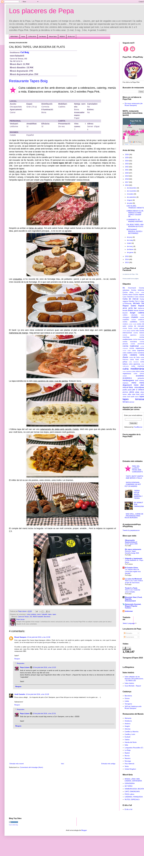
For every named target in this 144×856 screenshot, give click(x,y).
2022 (127, 167)
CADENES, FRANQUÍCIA (134, 797)
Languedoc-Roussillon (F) (134, 748)
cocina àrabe (127, 350)
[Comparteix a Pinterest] (49, 611)
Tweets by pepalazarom (131, 530)
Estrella (131, 301)
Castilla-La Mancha (131, 731)
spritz (142, 394)
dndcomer (129, 611)
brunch (125, 313)
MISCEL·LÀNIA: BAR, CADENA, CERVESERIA (133, 780)
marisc (141, 380)
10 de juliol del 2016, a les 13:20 (44, 667)
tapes (54, 614)
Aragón (127, 726)
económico (127, 378)
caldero (125, 315)
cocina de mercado (136, 326)
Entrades (128, 633)
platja (137, 392)
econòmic (140, 376)
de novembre (132, 191)
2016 (127, 185)
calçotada (134, 315)
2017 (127, 182)
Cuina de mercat (130, 299)
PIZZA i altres (129, 794)
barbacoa (141, 308)
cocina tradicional (131, 346)
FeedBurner (138, 427)
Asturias (127, 729)
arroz (125, 308)
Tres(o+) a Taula (131, 588)
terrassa (139, 399)
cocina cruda (132, 324)
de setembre (131, 197)
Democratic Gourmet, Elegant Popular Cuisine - (133, 606)
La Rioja (127, 750)
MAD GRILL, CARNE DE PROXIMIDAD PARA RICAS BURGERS (134, 516)
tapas (50, 614)
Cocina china (128, 292)
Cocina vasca (127, 294)
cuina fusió (134, 359)
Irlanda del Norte (131, 742)
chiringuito (126, 317)
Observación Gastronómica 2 (131, 541)
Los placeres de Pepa (41, 11)
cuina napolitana (127, 371)
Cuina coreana (139, 297)
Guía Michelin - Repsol (133, 686)
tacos (137, 396)
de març (130, 246)
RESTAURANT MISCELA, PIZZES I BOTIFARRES (134, 231)
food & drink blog (13, 824)
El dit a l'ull (128, 809)
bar (135, 308)
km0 (136, 380)
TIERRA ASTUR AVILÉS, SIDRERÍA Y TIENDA (138, 494)
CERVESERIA (130, 783)
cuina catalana (31, 614)
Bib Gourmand (129, 288)
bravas (136, 310)
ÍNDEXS (62, 36)
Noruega (128, 761)
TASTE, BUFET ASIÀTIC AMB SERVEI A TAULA (134, 477)
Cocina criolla (139, 292)
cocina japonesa (129, 335)
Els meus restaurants (133, 549)
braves (141, 310)
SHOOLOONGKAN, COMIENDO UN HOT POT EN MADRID (133, 484)
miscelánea (139, 387)
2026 (127, 154)
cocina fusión (127, 328)
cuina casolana (138, 353)
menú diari (139, 385)
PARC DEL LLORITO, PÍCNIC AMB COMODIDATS (137, 469)
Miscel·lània (53, 36)
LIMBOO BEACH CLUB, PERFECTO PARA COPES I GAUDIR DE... (135, 213)
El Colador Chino (131, 568)
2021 (127, 170)
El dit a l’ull (71, 36)
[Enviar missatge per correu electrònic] (36, 611)
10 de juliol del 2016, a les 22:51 (44, 713)
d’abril (129, 243)
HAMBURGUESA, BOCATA (134, 789)
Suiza (127, 766)
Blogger (84, 830)
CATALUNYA (32, 36)
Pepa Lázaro (24, 667)
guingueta (141, 378)
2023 (127, 164)
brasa (130, 310)
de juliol (130, 203)
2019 (127, 176)
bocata (125, 310)
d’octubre (130, 194)
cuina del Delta (134, 357)
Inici (62, 763)
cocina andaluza (137, 319)
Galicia (127, 739)
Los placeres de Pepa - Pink (130, 274)
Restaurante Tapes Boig (28, 81)
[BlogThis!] (43, 611)
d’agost (130, 200)
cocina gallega (139, 328)
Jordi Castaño (19, 694)
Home (23, 36)
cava (142, 315)
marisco (125, 383)
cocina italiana (138, 333)
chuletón (134, 317)
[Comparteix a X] (45, 611)
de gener (130, 252)
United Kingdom (130, 769)
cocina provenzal (137, 344)
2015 (127, 256)
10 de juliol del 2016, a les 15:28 (37, 694)
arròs (130, 308)
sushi (132, 396)
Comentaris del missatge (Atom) (31, 767)
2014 (127, 259)
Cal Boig (24, 52)
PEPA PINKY (14, 36)
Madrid (127, 753)
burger (132, 313)
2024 (127, 161)
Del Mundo (42, 36)
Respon (17, 659)
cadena (141, 313)
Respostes (20, 663)
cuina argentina (138, 350)
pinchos (125, 392)
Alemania (128, 718)
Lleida (127, 701)
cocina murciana (130, 341)
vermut (131, 402)
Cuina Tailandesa (128, 297)
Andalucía (128, 721)
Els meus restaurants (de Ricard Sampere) (134, 104)
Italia (126, 745)
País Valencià (129, 763)
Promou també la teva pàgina (130, 278)
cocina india (135, 330)
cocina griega (126, 330)
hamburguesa (128, 380)
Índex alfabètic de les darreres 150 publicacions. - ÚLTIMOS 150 (134, 678)
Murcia (127, 756)
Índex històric (129, 683)
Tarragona (128, 704)
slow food (136, 394)
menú (39, 614)
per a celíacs (138, 390)
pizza (131, 392)
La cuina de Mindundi (133, 579)
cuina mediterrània (133, 368)
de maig (130, 240)
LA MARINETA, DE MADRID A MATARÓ (135, 220)
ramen (125, 394)
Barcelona (128, 696)
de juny (130, 237)
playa (142, 392)
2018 (127, 179)
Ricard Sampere (20, 637)
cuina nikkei (136, 371)
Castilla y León (130, 734)
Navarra (127, 758)
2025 (127, 157)
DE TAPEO (128, 786)
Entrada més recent (17, 763)
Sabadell (44, 614)
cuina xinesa (139, 373)
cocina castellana (130, 322)
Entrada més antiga (108, 763)
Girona (127, 698)
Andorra (127, 723)
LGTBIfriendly (127, 303)
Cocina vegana (138, 294)
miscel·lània (128, 387)
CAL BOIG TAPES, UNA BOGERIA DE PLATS (135, 225)
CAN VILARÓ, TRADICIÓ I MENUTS (135, 207)
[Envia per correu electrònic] (40, 611)
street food (126, 396)
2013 (127, 262)
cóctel (125, 376)
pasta (130, 390)
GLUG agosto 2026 (131, 544)
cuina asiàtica (128, 353)
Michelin (136, 303)
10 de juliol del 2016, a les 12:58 (38, 637)
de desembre (132, 188)
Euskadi (127, 737)
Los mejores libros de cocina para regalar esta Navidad (133, 571)
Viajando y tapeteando (133, 558)
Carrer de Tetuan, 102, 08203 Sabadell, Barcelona (34, 616)
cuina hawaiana (134, 361)
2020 (127, 173)
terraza (126, 402)
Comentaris (129, 637)
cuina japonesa (134, 364)
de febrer (130, 249)
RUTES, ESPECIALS (132, 799)
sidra (129, 394)
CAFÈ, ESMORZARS (132, 791)
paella (125, 390)
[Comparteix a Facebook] (47, 611)
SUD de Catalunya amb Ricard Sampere (133, 707)
